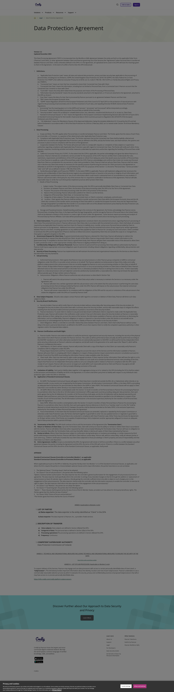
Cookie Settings (126, 686)
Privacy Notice (57, 690)
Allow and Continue (139, 686)
